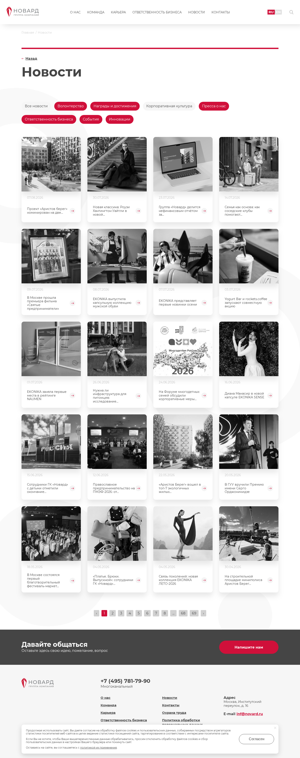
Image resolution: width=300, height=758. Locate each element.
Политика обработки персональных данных (182, 722)
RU (271, 12)
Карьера (118, 12)
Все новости (36, 106)
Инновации (119, 119)
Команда (95, 12)
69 (194, 613)
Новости (196, 12)
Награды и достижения (115, 106)
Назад (31, 58)
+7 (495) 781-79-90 (125, 681)
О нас (75, 12)
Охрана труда (174, 713)
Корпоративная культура (169, 106)
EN (278, 12)
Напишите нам (249, 647)
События (91, 119)
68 (183, 613)
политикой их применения (98, 747)
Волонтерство (71, 106)
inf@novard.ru (250, 714)
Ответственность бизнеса (157, 12)
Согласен (256, 739)
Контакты (220, 12)
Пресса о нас (214, 106)
